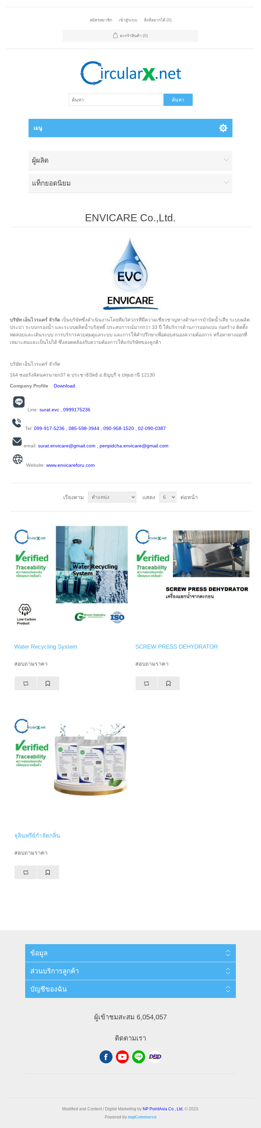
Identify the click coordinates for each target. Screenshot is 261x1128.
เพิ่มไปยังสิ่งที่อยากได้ (48, 683)
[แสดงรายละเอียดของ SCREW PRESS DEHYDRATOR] (191, 577)
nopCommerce (142, 1117)
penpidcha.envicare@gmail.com (134, 445)
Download (64, 385)
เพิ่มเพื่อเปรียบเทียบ (25, 683)
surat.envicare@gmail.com (66, 445)
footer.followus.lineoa (138, 1056)
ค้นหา (178, 99)
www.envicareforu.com (70, 465)
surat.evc (49, 409)
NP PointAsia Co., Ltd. (163, 1109)
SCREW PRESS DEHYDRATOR (176, 647)
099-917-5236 (49, 428)
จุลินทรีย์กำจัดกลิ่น (37, 835)
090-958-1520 (118, 428)
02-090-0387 (152, 428)
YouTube (122, 1056)
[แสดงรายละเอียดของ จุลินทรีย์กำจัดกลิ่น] (70, 766)
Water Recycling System (45, 647)
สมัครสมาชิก (101, 20)
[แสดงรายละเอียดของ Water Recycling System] (70, 577)
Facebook (106, 1056)
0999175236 (76, 409)
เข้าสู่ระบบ (128, 20)
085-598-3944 (84, 428)
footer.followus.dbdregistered (155, 1056)
